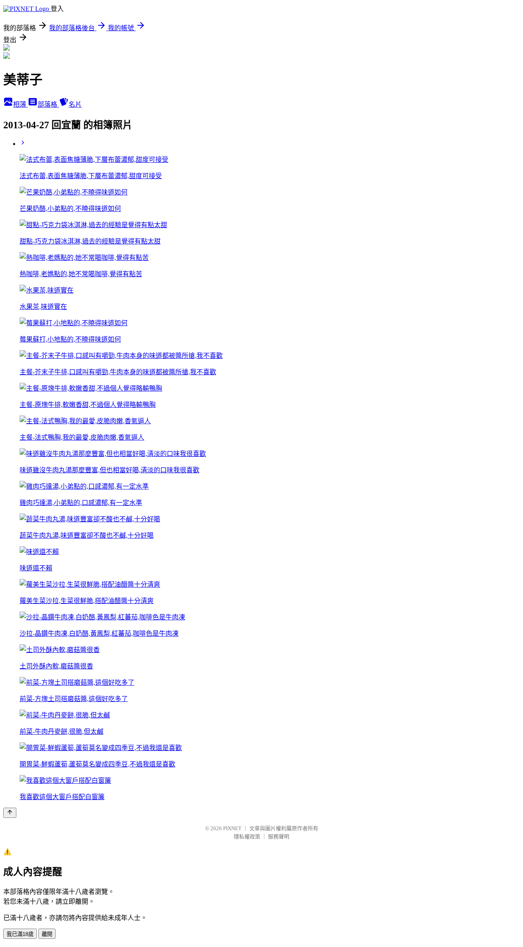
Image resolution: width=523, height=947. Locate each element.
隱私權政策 (247, 836)
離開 (47, 934)
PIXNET (232, 828)
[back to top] (9, 813)
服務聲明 (278, 836)
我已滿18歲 (20, 934)
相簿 (20, 104)
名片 (75, 104)
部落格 (48, 104)
